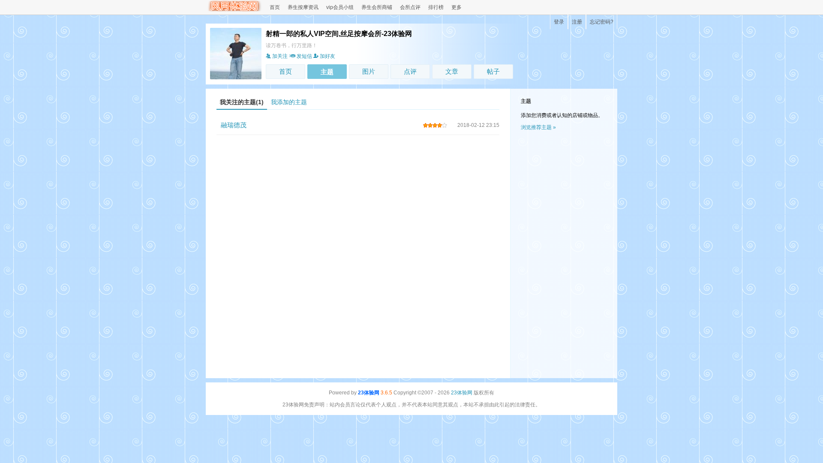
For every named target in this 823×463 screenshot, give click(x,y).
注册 (577, 22)
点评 (410, 71)
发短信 (304, 56)
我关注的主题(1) (242, 102)
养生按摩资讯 (303, 7)
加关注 (280, 56)
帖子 (493, 71)
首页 (275, 7)
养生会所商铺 (376, 7)
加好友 (327, 56)
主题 (327, 71)
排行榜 (436, 7)
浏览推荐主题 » (538, 127)
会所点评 (410, 7)
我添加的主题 (289, 102)
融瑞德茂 (233, 125)
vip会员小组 (340, 7)
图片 (368, 71)
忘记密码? (601, 22)
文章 (451, 71)
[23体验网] (233, 9)
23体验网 (368, 393)
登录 (559, 22)
